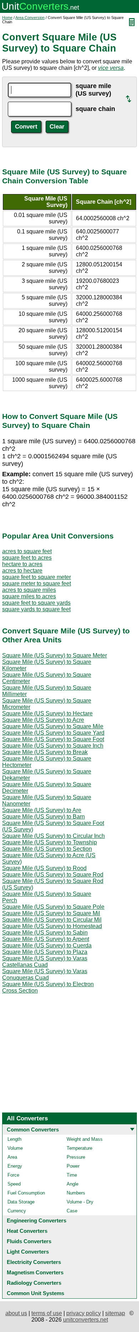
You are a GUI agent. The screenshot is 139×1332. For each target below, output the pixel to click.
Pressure (76, 1157)
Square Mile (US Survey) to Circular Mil (52, 920)
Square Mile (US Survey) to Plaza (44, 952)
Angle (72, 1184)
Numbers (76, 1193)
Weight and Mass (85, 1139)
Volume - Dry (80, 1202)
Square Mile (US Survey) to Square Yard (53, 733)
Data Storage (21, 1202)
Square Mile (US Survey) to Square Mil (51, 913)
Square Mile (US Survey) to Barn (43, 817)
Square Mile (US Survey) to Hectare (47, 713)
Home (7, 17)
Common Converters (33, 1129)
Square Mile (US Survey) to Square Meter (54, 655)
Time (72, 1175)
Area (12, 1157)
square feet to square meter (36, 577)
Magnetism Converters (35, 1272)
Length (14, 1139)
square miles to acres (29, 596)
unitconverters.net (85, 1320)
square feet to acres (27, 558)
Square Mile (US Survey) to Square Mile (52, 726)
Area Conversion (30, 17)
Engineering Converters (36, 1220)
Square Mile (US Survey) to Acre (43, 720)
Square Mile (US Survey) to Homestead (52, 926)
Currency (16, 1210)
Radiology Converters (34, 1283)
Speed (14, 1184)
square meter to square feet (36, 583)
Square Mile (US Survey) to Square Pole (53, 907)
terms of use (46, 1313)
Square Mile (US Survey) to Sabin (45, 933)
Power (73, 1166)
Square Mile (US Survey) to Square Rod (52, 875)
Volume (15, 1148)
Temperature (79, 1148)
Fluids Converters (29, 1241)
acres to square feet (27, 551)
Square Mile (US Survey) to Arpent (45, 939)
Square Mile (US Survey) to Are (41, 810)
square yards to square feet (36, 609)
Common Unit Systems (35, 1293)
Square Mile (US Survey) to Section (47, 849)
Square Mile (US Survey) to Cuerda (47, 945)
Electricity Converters (34, 1262)
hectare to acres (22, 564)
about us (16, 1313)
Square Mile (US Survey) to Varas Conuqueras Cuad (44, 974)
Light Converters (28, 1252)
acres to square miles (29, 590)
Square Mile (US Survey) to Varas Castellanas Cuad (44, 961)
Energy (14, 1166)
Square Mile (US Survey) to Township (49, 842)
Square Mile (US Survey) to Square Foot (53, 739)
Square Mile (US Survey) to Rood (44, 868)
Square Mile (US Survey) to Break (45, 752)
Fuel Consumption (26, 1193)
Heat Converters (27, 1231)
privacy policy (83, 1313)
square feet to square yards (36, 603)
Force (13, 1175)
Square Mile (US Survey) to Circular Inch (53, 836)
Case (72, 1210)
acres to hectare (22, 571)
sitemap (115, 1313)
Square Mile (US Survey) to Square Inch (52, 746)
